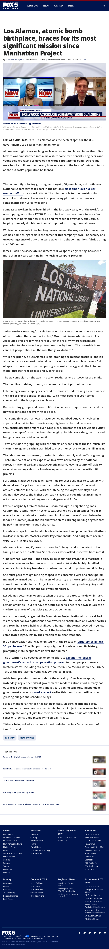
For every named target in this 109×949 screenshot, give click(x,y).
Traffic (33, 844)
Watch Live (8, 834)
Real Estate (8, 899)
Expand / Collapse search (104, 6)
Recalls (6, 886)
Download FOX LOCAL (94, 847)
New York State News (12, 844)
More (70, 5)
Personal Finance (10, 896)
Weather (35, 830)
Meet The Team (92, 837)
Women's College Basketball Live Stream (95, 911)
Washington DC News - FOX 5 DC (68, 895)
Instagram (84, 933)
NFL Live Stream (92, 886)
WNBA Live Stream (93, 915)
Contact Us (90, 856)
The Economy (9, 892)
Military (42, 60)
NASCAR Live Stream (94, 898)
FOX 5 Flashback (37, 889)
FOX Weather (36, 853)
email (105, 933)
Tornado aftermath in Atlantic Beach (18, 780)
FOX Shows (90, 844)
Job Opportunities (92, 850)
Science (6, 863)
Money (7, 879)
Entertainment (9, 856)
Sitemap (6, 872)
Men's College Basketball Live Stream (95, 905)
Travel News (35, 847)
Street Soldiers (36, 883)
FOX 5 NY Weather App (40, 850)
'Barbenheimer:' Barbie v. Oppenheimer (22, 123)
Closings (34, 837)
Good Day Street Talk (67, 837)
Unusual (6, 859)
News (6, 830)
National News (9, 847)
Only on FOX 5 (38, 879)
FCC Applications (92, 866)
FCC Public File (91, 863)
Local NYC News (10, 840)
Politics (6, 850)
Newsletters (8, 869)
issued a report (41, 692)
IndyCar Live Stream (93, 901)
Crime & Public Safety (12, 853)
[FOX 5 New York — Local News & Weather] (12, 6)
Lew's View (35, 886)
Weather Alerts (36, 840)
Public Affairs (90, 853)
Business (7, 889)
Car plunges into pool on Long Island (18, 792)
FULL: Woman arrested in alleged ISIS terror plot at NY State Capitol (31, 804)
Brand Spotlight (37, 896)
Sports (6, 866)
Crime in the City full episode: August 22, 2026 (22, 757)
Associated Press (30, 60)
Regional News (67, 879)
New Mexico (27, 737)
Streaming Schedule (11, 837)
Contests (89, 859)
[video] (99, 759)
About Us (90, 830)
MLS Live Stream (92, 919)
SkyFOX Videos (36, 892)
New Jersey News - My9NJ (66, 884)
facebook (79, 933)
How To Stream (92, 834)
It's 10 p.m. (89, 869)
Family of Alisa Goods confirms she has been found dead (27, 769)
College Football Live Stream (94, 890)
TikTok (89, 933)
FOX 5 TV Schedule (93, 840)
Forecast (34, 834)
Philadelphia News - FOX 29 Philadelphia (66, 889)
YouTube (95, 933)
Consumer (7, 883)
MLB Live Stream (92, 895)
